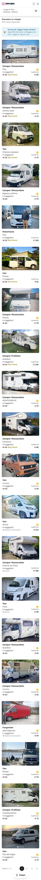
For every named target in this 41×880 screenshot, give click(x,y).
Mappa (22, 875)
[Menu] (35, 3)
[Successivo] (36, 51)
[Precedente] (4, 51)
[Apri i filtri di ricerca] (36, 11)
